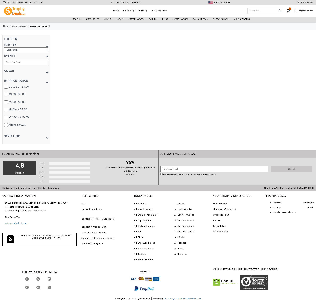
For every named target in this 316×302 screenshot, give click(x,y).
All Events (179, 204)
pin (37, 282)
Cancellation (219, 226)
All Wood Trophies (143, 260)
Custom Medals (201, 19)
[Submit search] (280, 11)
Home (6, 26)
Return (217, 220)
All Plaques (180, 243)
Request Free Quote (92, 244)
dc (146, 282)
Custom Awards (136, 19)
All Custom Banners (144, 226)
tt (30, 287)
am (154, 282)
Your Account (220, 204)
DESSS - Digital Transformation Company (182, 298)
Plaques (120, 19)
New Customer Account (93, 232)
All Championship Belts (146, 215)
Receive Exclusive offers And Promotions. (183, 174)
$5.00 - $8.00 (17, 102)
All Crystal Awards (184, 215)
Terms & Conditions (91, 209)
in (52, 279)
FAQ (41, 2)
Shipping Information (224, 209)
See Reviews (130, 174)
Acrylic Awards (242, 19)
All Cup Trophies (142, 220)
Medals (107, 19)
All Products (140, 204)
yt (41, 287)
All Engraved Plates (144, 243)
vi (131, 282)
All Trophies (180, 254)
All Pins (138, 232)
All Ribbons (140, 254)
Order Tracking (221, 215)
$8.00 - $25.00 (17, 109)
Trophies (77, 19)
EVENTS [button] (142, 11)
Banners (153, 19)
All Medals (180, 237)
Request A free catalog (93, 227)
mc (139, 282)
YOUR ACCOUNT (159, 11)
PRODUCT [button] (127, 11)
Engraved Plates (221, 19)
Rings (165, 19)
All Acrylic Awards (143, 209)
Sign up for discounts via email (97, 238)
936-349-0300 (306, 3)
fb (30, 279)
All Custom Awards (184, 220)
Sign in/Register (306, 11)
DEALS (116, 11)
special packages (19, 26)
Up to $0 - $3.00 (18, 86)
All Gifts (138, 237)
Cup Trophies (92, 19)
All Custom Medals (184, 226)
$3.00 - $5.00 (17, 94)
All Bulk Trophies (183, 209)
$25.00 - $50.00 (18, 117)
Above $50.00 (17, 125)
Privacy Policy (209, 174)
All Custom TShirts (184, 232)
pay (134, 293)
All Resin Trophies (143, 248)
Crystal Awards (180, 19)
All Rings (179, 248)
